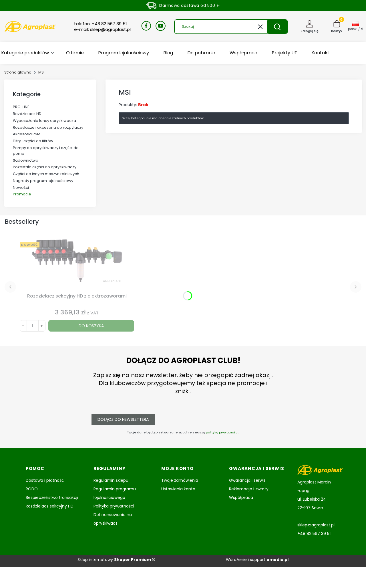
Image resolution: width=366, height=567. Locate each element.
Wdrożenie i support (257, 559)
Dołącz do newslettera (123, 419)
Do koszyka (91, 326)
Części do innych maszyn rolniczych (46, 174)
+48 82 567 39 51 (314, 533)
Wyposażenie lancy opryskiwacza (44, 120)
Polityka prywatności (114, 506)
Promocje (22, 194)
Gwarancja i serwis (247, 480)
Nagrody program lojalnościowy (43, 180)
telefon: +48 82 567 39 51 (100, 24)
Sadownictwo (25, 160)
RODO (32, 489)
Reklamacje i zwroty (248, 489)
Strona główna (17, 72)
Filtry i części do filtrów (33, 141)
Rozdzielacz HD (27, 113)
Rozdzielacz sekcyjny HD (49, 506)
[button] (277, 26)
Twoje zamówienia (179, 480)
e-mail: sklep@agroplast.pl (102, 29)
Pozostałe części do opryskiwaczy (44, 167)
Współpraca (241, 497)
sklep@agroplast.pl (316, 525)
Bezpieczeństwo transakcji (52, 497)
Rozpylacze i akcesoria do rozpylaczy (48, 127)
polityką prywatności (222, 432)
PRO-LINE (21, 107)
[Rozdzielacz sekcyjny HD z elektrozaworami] (77, 265)
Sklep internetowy (114, 559)
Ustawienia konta (178, 489)
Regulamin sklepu (111, 480)
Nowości (21, 187)
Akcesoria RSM (26, 134)
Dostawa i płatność (45, 480)
